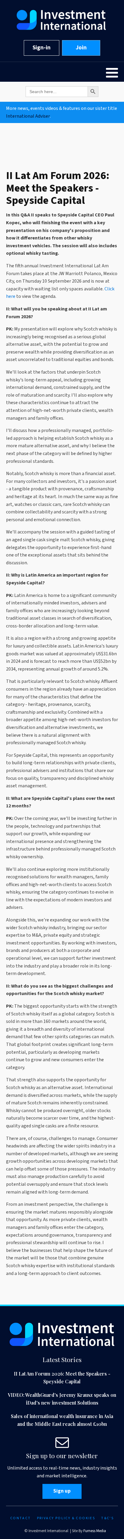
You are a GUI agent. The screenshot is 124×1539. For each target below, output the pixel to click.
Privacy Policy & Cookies (66, 1518)
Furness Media (94, 1531)
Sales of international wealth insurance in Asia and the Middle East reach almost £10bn (62, 1420)
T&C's (107, 1518)
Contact (20, 1518)
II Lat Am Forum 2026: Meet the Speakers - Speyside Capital (62, 1377)
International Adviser (28, 116)
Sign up (62, 1491)
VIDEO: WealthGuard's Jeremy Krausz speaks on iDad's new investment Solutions (62, 1399)
